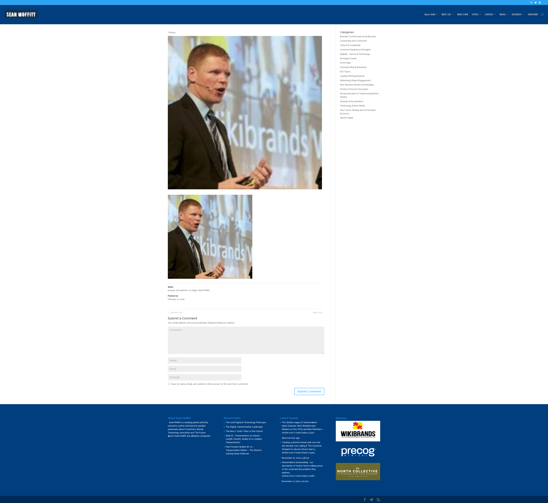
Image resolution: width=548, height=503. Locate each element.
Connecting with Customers (353, 41)
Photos (172, 32)
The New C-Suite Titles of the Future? (244, 431)
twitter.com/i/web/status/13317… (298, 433)
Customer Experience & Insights (355, 50)
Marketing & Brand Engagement (355, 80)
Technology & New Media (352, 106)
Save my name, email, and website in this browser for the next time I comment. (209, 384)
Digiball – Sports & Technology (355, 54)
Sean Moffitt (204, 290)
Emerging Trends (348, 58)
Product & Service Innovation (354, 89)
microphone (181, 290)
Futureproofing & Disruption (353, 67)
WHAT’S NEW (462, 14)
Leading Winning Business (352, 76)
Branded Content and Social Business (358, 36)
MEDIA (502, 14)
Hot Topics (345, 71)
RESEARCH (516, 14)
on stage (192, 290)
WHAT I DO (446, 14)
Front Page (345, 63)
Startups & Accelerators (351, 101)
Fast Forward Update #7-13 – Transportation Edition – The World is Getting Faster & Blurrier (244, 450)
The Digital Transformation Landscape (244, 427)
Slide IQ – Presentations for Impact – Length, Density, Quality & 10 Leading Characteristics (244, 439)
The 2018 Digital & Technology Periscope (246, 422)
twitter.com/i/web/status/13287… (298, 476)
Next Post (318, 312)
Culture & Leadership (350, 45)
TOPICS (475, 14)
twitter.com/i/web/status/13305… (299, 453)
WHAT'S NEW (346, 118)
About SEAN (429, 14)
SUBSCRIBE (533, 14)
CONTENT (489, 14)
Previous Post (175, 312)
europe (171, 290)
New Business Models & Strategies (357, 85)
